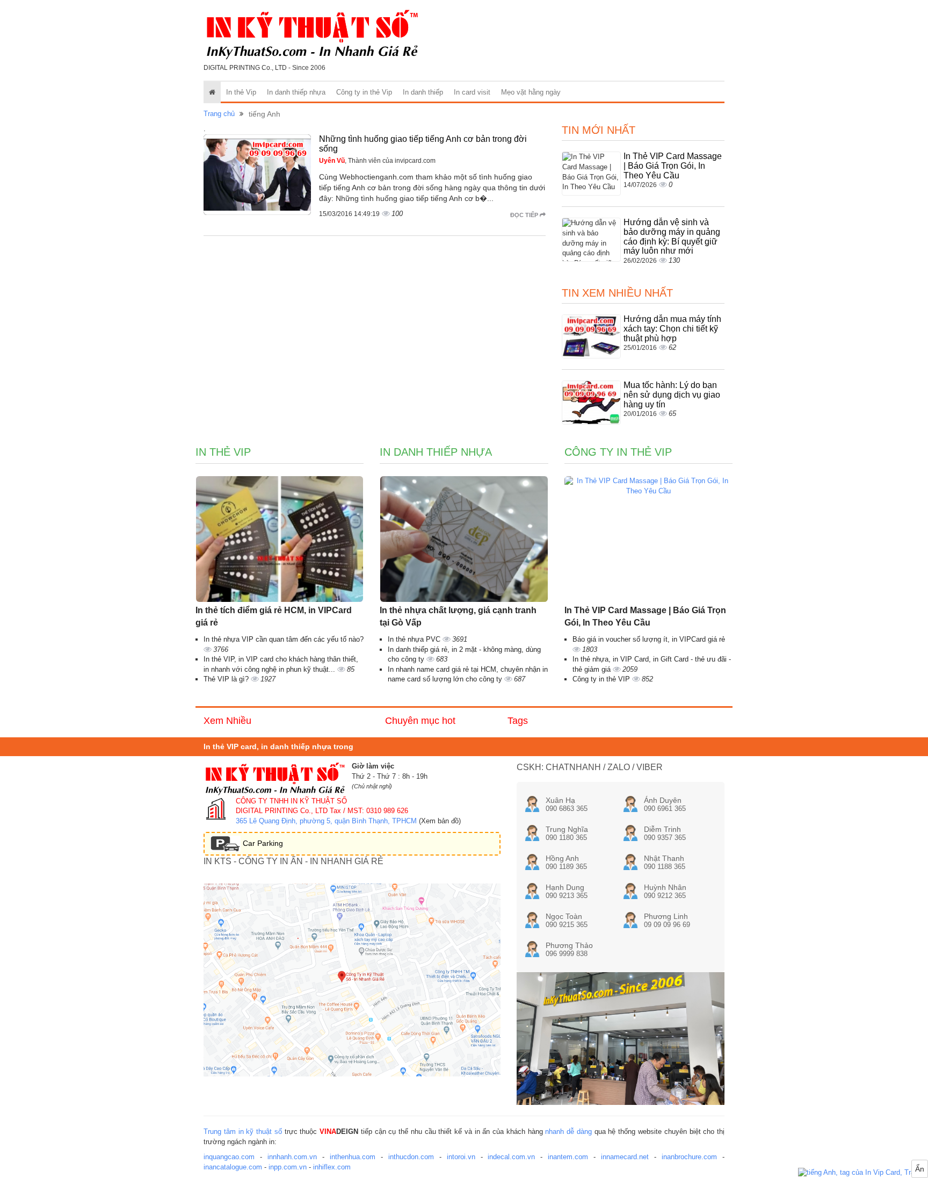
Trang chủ (219, 114)
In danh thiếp (423, 92)
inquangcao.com (229, 1157)
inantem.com (568, 1157)
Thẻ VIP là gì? (227, 679)
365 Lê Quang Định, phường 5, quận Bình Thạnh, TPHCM (326, 821)
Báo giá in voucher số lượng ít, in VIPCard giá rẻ (648, 639)
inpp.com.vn (288, 1167)
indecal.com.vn (511, 1157)
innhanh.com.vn (292, 1157)
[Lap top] (863, 1173)
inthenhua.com (352, 1157)
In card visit (472, 92)
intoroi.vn (461, 1157)
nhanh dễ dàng (568, 1131)
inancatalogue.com (233, 1167)
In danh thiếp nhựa (296, 92)
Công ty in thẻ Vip (364, 92)
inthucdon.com (411, 1157)
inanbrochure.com (689, 1157)
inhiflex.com (332, 1167)
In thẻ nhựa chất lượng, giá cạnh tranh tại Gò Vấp (458, 616)
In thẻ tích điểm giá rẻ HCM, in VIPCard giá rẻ (273, 616)
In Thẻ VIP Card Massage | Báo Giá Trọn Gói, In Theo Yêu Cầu (673, 165)
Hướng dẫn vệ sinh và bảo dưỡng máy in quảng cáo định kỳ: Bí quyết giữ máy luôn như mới (672, 236)
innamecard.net (625, 1157)
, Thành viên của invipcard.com (377, 160)
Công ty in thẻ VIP (602, 679)
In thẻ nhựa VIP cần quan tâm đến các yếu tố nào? (284, 639)
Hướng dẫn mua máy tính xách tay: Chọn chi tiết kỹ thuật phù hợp (672, 328)
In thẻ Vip (241, 92)
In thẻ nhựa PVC (415, 639)
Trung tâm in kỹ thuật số (243, 1131)
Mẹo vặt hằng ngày (531, 92)
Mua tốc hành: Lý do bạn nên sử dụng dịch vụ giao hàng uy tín (672, 394)
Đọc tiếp (525, 215)
